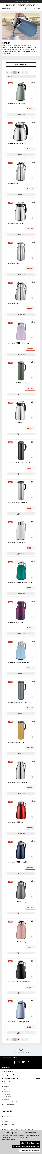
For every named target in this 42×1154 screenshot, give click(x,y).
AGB (5, 1114)
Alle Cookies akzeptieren (30, 1143)
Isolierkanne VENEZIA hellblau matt (18, 662)
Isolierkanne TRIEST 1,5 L (15, 183)
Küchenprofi (7, 1081)
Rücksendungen (8, 1126)
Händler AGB (7, 1116)
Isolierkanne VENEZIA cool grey (17, 902)
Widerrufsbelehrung (9, 1124)
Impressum (7, 1099)
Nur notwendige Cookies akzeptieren (26, 1146)
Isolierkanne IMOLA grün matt (16, 103)
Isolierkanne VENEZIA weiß (16, 542)
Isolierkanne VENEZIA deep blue (17, 862)
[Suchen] (26, 8)
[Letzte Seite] (26, 72)
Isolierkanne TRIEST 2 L (15, 263)
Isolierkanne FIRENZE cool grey (17, 702)
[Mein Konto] (35, 8)
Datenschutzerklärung (8, 1139)
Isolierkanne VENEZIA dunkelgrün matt (19, 582)
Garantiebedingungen (9, 1104)
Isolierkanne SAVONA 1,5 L (15, 423)
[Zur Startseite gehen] (21, 5)
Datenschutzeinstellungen (30, 1150)
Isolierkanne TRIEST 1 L (14, 303)
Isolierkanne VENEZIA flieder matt (18, 343)
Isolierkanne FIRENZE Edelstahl (17, 503)
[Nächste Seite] (22, 72)
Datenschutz (7, 1096)
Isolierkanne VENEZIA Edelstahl (17, 782)
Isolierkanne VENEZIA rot (15, 822)
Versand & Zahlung (9, 1119)
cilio (5, 1084)
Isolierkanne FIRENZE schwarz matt (18, 463)
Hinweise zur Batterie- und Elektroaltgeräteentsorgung (18, 1129)
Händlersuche (7, 1091)
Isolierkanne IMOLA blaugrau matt (18, 1021)
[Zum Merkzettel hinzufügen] (32, 98)
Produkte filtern (22, 64)
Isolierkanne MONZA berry (15, 622)
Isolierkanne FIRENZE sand (16, 742)
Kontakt (6, 1121)
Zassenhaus (7, 1086)
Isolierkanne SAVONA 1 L (15, 223)
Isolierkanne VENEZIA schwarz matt (18, 982)
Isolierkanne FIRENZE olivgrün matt (18, 383)
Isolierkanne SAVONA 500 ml (16, 143)
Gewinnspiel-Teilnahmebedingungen (14, 1101)
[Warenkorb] (39, 8)
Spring (5, 1089)
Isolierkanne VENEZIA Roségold (17, 942)
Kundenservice (7, 1111)
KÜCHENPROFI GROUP (10, 1078)
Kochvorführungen (9, 1094)
